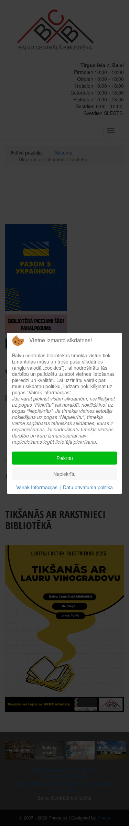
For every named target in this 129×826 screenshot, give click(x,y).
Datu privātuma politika (88, 487)
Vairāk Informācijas (36, 487)
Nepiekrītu (64, 473)
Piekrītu (64, 458)
